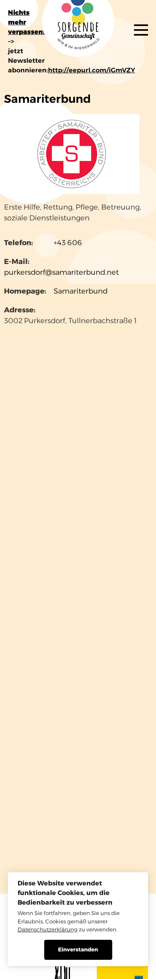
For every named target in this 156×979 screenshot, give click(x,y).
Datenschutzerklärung (48, 929)
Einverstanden (78, 949)
